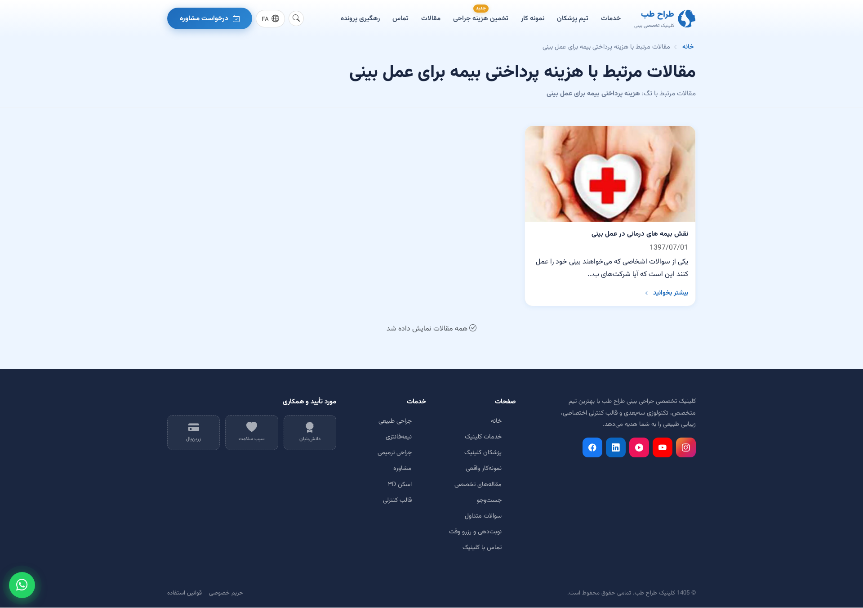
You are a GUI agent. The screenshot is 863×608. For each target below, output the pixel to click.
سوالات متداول (483, 516)
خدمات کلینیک (483, 437)
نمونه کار (532, 18)
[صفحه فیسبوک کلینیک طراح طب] (592, 447)
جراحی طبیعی (395, 421)
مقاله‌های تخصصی (478, 485)
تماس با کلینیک (482, 548)
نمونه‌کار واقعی (484, 469)
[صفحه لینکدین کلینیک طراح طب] (616, 447)
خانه (688, 47)
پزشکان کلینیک (483, 453)
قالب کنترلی (397, 500)
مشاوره (402, 469)
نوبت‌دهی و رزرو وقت (475, 532)
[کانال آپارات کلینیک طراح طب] (639, 447)
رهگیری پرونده (360, 18)
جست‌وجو (489, 500)
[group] (270, 18)
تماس (400, 18)
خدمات (611, 18)
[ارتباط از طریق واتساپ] (22, 585)
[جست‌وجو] (296, 18)
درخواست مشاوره (204, 18)
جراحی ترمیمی (395, 453)
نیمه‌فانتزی (399, 437)
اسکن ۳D (400, 485)
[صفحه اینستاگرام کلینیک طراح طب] (686, 447)
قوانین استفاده (184, 593)
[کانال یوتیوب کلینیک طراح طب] (662, 447)
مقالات (430, 18)
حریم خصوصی (226, 593)
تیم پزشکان (572, 18)
